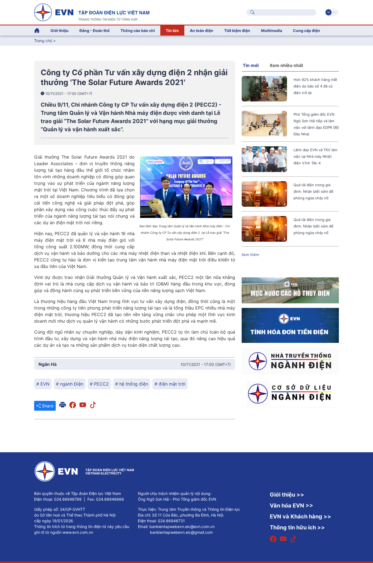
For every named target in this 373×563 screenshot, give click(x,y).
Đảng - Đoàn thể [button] (94, 30)
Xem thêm (250, 254)
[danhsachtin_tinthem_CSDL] (290, 393)
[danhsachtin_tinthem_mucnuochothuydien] (290, 290)
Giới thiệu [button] (60, 30)
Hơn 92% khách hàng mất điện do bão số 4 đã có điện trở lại (315, 86)
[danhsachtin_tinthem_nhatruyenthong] (290, 360)
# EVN (42, 384)
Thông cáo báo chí (137, 30)
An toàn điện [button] (201, 30)
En (335, 12)
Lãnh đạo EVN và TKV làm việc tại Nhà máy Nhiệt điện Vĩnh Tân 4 (315, 156)
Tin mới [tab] (251, 65)
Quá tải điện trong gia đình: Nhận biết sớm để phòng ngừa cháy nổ (313, 191)
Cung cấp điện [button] (306, 30)
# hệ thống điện (131, 384)
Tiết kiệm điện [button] (237, 30)
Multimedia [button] (271, 30)
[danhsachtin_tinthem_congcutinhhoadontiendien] (290, 325)
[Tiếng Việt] (91, 11)
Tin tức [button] (172, 30)
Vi (328, 12)
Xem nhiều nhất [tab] (286, 65)
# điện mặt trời (170, 384)
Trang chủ (43, 40)
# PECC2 (99, 384)
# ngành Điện (69, 384)
